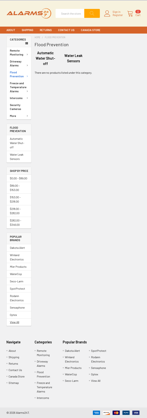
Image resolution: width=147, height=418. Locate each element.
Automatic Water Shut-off (17, 143)
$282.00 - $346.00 (15, 222)
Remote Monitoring (16, 52)
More (13, 115)
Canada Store (90, 30)
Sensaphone (17, 307)
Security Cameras (15, 107)
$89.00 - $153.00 (15, 188)
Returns (46, 30)
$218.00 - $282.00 (15, 211)
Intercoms (16, 98)
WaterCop (16, 274)
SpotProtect (17, 288)
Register (118, 15)
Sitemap (14, 382)
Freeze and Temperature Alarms (18, 87)
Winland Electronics (17, 257)
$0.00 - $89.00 (18, 178)
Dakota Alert (17, 247)
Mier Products (18, 266)
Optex (13, 314)
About (10, 30)
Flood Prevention (17, 74)
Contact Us (66, 30)
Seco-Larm (16, 281)
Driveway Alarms (15, 63)
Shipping (27, 30)
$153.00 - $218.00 (15, 199)
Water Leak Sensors (16, 156)
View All (14, 322)
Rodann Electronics (17, 298)
